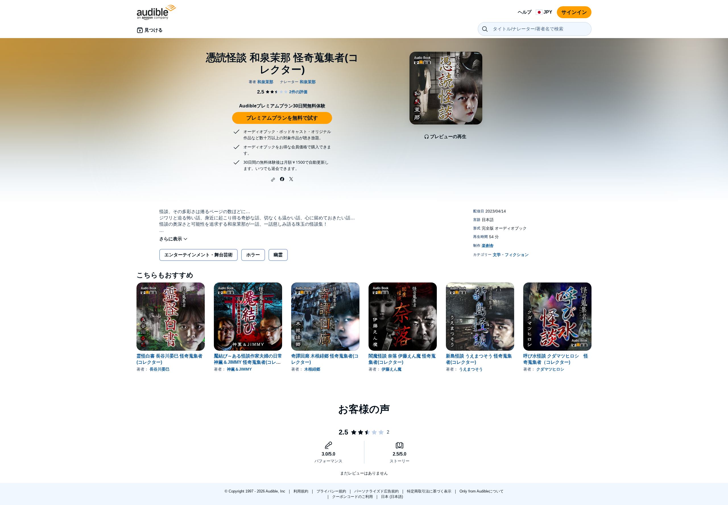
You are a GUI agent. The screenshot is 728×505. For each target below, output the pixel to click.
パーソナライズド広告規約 (377, 491)
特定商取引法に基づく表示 (429, 491)
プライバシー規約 (332, 491)
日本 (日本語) (392, 496)
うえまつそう (471, 369)
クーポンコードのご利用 (353, 496)
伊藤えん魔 (392, 369)
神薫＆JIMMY (239, 369)
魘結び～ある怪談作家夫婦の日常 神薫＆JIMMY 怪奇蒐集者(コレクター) (248, 362)
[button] (273, 179)
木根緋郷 (312, 369)
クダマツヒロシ (550, 369)
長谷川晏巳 (159, 369)
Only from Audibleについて (482, 491)
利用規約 (301, 491)
